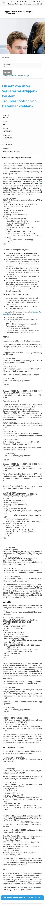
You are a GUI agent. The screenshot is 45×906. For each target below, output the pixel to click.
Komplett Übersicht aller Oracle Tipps (16, 76)
